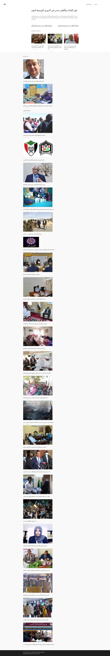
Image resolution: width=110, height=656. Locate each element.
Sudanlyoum (33, 652)
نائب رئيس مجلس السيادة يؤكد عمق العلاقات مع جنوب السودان (36, 471)
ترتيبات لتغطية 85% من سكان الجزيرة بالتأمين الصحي (34, 299)
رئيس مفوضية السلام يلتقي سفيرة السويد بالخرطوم (34, 184)
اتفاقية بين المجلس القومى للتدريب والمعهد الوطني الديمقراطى (36, 496)
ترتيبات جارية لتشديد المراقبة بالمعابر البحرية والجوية (34, 348)
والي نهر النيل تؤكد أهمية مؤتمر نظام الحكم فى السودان (35, 545)
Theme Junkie (36, 653)
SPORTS (95, 4)
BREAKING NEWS (89, 4)
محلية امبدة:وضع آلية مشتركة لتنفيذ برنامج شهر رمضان (34, 447)
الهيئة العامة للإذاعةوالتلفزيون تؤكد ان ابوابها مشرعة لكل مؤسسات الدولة (38, 249)
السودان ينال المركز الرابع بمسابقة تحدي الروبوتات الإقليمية (35, 619)
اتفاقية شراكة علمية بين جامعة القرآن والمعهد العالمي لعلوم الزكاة (37, 373)
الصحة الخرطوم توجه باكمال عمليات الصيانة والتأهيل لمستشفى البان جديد (38, 644)
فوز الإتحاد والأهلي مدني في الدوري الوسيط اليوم (41, 25)
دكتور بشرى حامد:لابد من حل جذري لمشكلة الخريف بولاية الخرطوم (70, 47)
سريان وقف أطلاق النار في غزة (29, 521)
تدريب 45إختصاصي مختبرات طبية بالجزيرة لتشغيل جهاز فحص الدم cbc (55, 47)
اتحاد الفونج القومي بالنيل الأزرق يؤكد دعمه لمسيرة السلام (35, 397)
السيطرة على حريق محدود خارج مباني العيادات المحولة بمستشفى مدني (38, 422)
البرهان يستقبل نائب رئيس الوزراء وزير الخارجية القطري (35, 323)
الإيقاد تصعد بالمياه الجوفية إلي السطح (31, 274)
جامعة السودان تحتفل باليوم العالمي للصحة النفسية (34, 160)
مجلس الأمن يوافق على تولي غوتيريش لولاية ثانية (33, 81)
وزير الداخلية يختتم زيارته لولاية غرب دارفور (32, 234)
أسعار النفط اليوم (26, 110)
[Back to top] (109, 655)
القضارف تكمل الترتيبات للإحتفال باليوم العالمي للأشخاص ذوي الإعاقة (37, 105)
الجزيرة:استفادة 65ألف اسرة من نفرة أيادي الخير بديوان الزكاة (36, 595)
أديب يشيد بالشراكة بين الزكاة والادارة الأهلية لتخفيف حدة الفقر (36, 570)
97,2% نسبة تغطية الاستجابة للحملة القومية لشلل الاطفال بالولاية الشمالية (38, 209)
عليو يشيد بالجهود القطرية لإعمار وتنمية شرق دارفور (34, 135)
